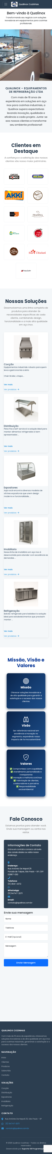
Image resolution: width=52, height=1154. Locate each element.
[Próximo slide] (47, 55)
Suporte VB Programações (34, 1149)
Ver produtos (10, 389)
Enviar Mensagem (26, 962)
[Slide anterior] (5, 55)
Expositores (6, 1097)
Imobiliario (6, 1101)
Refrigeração (7, 1105)
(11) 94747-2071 (15, 893)
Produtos (5, 1066)
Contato (5, 1075)
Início (3, 1057)
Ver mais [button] (8, 384)
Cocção (5, 1088)
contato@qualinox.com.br (20, 902)
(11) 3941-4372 (14, 883)
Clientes (5, 1062)
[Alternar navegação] (5, 4)
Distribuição (6, 1092)
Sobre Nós (6, 1070)
